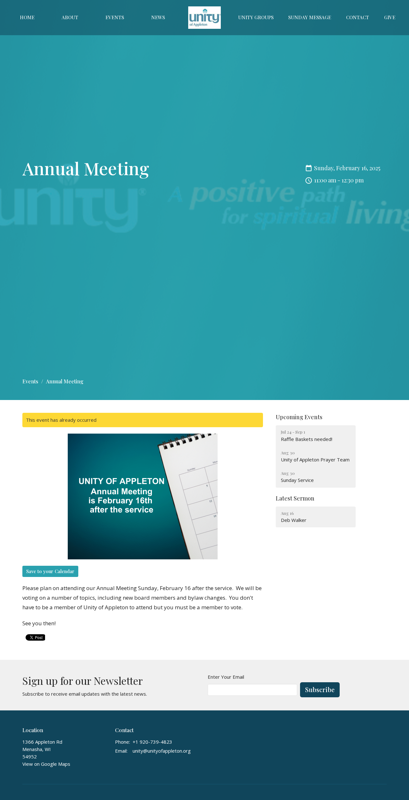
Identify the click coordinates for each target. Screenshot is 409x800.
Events (114, 17)
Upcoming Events (299, 417)
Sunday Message (309, 17)
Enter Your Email (226, 677)
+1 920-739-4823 (152, 742)
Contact (357, 17)
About (70, 17)
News (158, 17)
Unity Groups (256, 17)
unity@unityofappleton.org (162, 751)
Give (389, 17)
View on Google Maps (46, 764)
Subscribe (320, 689)
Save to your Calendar (50, 571)
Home (27, 17)
